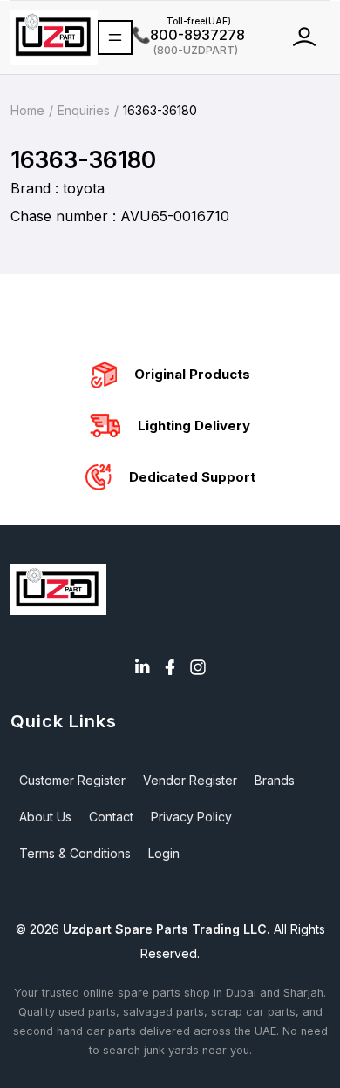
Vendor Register (190, 780)
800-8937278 (189, 35)
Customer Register (72, 780)
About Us (45, 816)
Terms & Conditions (75, 853)
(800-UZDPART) (185, 49)
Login (164, 853)
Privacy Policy (191, 816)
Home (27, 110)
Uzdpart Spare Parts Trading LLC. (166, 929)
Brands (275, 780)
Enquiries (84, 110)
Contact (111, 816)
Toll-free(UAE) (182, 21)
